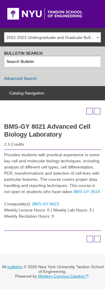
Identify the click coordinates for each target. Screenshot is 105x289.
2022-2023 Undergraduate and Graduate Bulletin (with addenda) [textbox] (53, 37)
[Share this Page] (82, 111)
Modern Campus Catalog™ (63, 276)
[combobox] (52, 37)
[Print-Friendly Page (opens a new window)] (89, 111)
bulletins (14, 266)
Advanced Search (20, 78)
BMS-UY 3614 (87, 191)
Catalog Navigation (26, 93)
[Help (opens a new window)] (97, 111)
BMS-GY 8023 (45, 204)
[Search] (95, 61)
